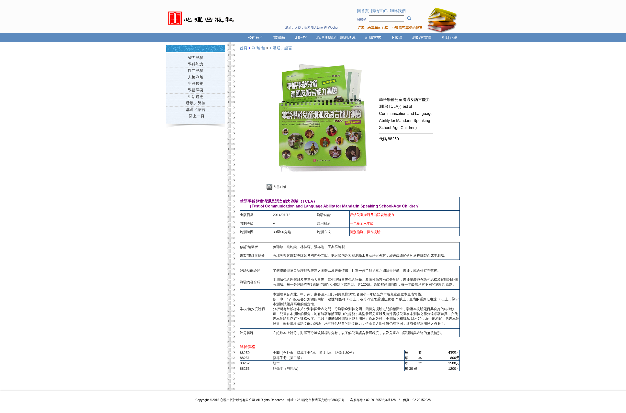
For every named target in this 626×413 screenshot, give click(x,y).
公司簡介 (256, 37)
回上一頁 (196, 116)
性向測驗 (195, 70)
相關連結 (449, 37)
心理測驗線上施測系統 (336, 37)
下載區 (396, 37)
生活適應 (195, 97)
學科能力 (195, 64)
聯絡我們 (398, 11)
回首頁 (363, 11)
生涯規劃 (195, 83)
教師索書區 (422, 37)
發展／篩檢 (195, 103)
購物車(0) (379, 11)
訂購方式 (373, 37)
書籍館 (279, 37)
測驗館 (301, 37)
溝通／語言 (195, 110)
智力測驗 (195, 57)
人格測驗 (195, 77)
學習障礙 (195, 90)
